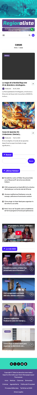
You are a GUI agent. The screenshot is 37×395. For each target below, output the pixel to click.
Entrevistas (28, 380)
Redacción (8, 88)
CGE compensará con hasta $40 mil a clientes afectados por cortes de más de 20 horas (19, 188)
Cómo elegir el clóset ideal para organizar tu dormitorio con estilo (18, 202)
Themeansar (18, 377)
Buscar (8, 155)
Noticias (7, 55)
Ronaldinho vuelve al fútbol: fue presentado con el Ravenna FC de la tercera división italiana (18, 180)
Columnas (20, 380)
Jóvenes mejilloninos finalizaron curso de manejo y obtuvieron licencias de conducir (18, 195)
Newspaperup (27, 375)
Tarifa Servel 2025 (26, 388)
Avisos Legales (18, 392)
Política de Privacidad (28, 384)
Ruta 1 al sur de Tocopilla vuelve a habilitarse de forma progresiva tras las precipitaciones (18, 209)
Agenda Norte (14, 384)
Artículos (7, 104)
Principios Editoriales (11, 388)
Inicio (6, 380)
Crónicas (5, 384)
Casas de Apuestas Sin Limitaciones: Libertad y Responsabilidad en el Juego (12, 134)
